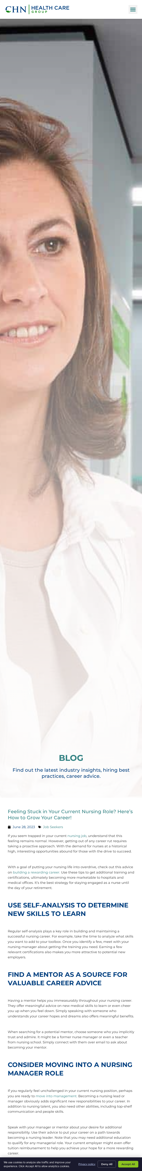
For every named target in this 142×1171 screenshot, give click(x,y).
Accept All (128, 1164)
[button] (133, 9)
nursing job (76, 836)
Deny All (106, 1164)
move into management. (56, 1096)
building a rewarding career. (36, 872)
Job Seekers (53, 827)
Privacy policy (86, 1164)
